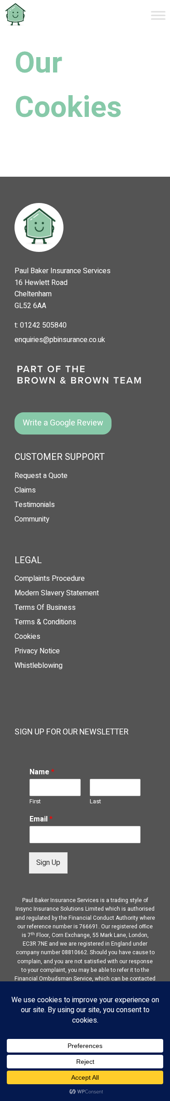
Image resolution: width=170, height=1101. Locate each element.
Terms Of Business (45, 607)
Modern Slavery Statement (57, 593)
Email (41, 819)
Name (41, 772)
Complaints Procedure (50, 578)
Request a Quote (41, 475)
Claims (25, 490)
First (35, 802)
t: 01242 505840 (41, 325)
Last (95, 802)
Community (32, 519)
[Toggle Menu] (158, 15)
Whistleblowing (39, 665)
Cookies (27, 636)
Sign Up (48, 862)
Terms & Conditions (45, 622)
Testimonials (35, 504)
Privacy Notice (37, 651)
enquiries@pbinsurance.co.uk (60, 339)
